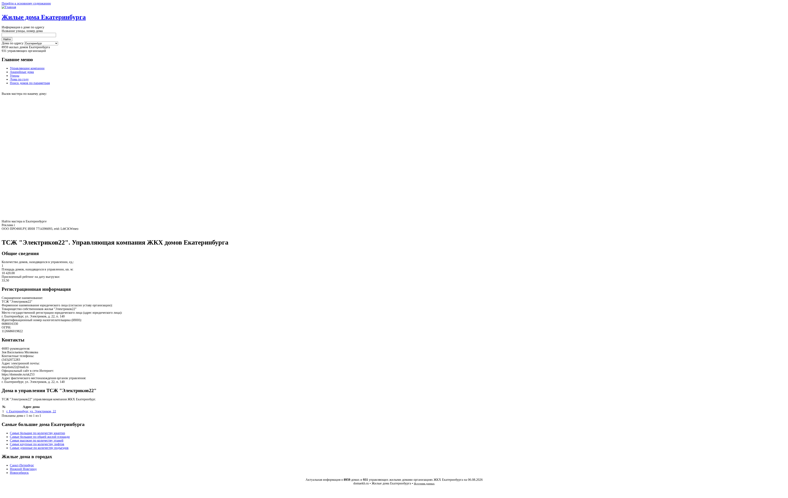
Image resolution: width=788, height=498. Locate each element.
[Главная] (9, 7)
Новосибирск (19, 472)
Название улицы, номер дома (22, 31)
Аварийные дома (22, 72)
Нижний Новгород (23, 469)
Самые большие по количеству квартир (37, 433)
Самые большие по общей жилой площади (40, 436)
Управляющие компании (27, 68)
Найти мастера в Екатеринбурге (24, 221)
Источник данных (424, 483)
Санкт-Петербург (22, 465)
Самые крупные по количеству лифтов (37, 444)
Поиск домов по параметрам (30, 83)
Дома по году (19, 79)
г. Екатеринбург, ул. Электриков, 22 (31, 411)
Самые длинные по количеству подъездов (39, 448)
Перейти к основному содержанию (26, 3)
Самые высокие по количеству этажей (36, 440)
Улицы (14, 75)
